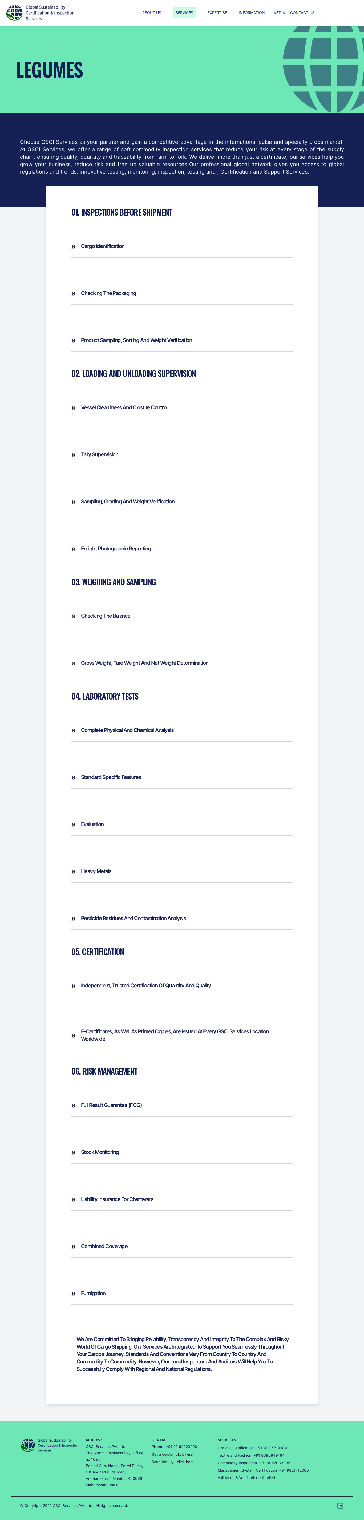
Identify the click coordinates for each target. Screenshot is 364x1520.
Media (279, 12)
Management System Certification (247, 1470)
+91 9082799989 (271, 1448)
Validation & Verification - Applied (246, 1477)
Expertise (217, 12)
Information (252, 12)
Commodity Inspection (237, 1462)
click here (184, 1454)
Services (184, 12)
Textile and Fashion (234, 1455)
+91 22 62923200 (181, 1446)
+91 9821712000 (294, 1470)
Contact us (302, 12)
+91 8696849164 (269, 1455)
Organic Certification (236, 1448)
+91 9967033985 (274, 1462)
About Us (151, 12)
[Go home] (50, 1445)
